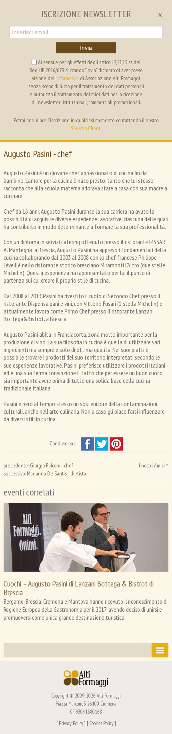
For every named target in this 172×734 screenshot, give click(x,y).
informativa (67, 78)
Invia (86, 47)
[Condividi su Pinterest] (116, 443)
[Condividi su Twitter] (102, 443)
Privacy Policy (71, 723)
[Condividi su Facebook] (88, 443)
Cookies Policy (101, 723)
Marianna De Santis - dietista (56, 473)
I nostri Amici (152, 465)
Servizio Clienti (86, 128)
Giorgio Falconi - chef (51, 465)
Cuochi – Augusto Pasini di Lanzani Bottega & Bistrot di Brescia (79, 587)
